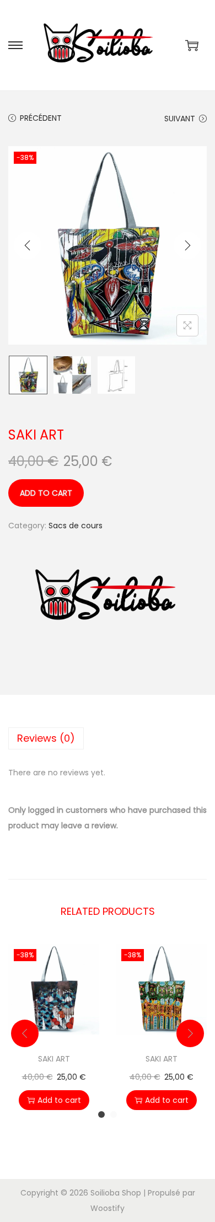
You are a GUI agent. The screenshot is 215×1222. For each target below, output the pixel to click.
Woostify (107, 1208)
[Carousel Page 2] (113, 1114)
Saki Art (54, 1058)
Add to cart (46, 493)
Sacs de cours (76, 525)
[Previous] (27, 245)
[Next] (187, 245)
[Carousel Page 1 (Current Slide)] (101, 1114)
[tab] (107, 738)
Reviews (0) (46, 738)
